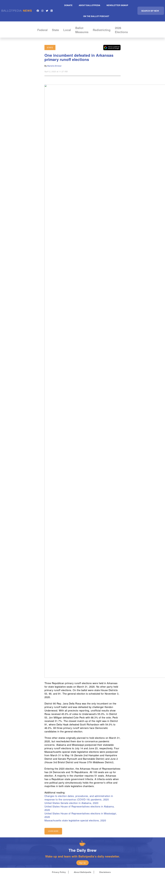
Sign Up (82, 863)
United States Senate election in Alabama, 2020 (71, 803)
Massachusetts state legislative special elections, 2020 (75, 820)
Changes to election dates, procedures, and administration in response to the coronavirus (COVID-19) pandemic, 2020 (78, 797)
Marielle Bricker (54, 65)
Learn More (53, 831)
